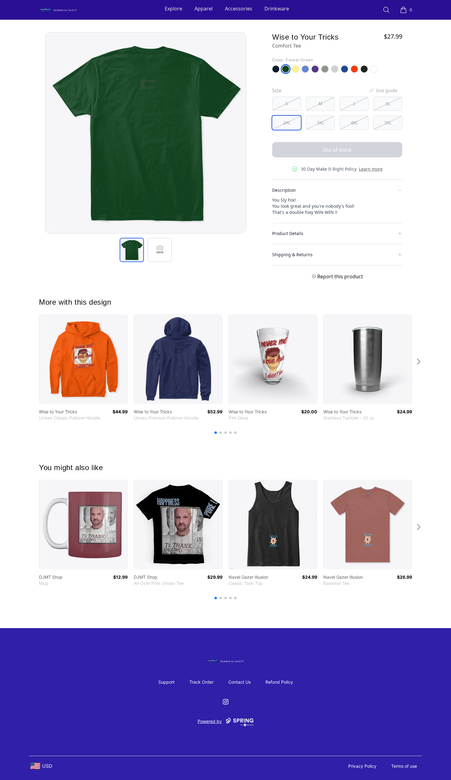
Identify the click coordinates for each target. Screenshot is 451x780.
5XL (387, 122)
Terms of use (404, 766)
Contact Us (239, 682)
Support (166, 682)
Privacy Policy (362, 766)
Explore (173, 8)
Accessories (238, 8)
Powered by (210, 721)
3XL (320, 122)
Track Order (201, 682)
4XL (354, 122)
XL (388, 103)
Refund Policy (279, 682)
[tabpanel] (145, 133)
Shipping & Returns (292, 254)
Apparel (204, 8)
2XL (286, 122)
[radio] (286, 104)
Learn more (371, 169)
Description (284, 190)
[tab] (131, 249)
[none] (382, 90)
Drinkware (276, 8)
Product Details (287, 233)
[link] (83, 359)
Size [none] (276, 90)
